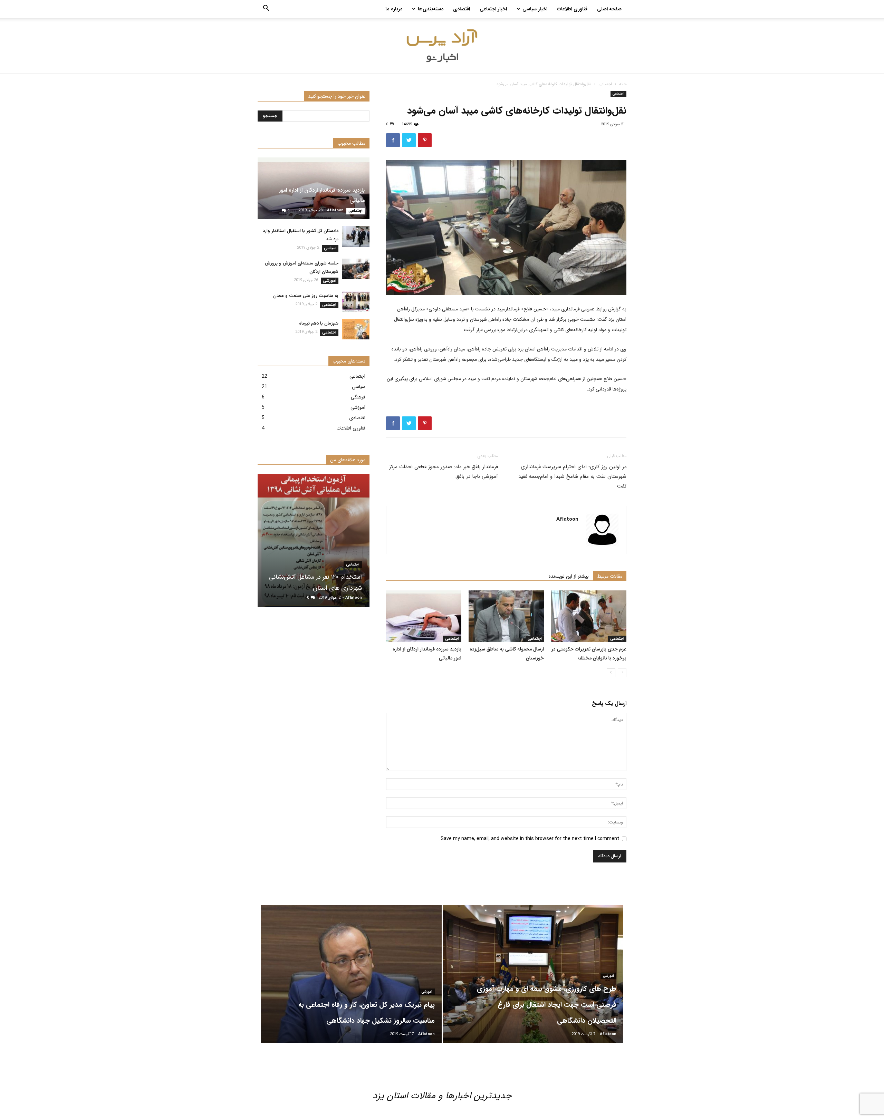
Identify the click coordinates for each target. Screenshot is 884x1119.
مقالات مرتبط (609, 576)
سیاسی (330, 248)
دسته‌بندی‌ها (430, 9)
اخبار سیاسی (534, 9)
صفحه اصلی (609, 9)
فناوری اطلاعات (572, 9)
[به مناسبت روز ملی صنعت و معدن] (355, 301)
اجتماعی (605, 84)
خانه (622, 84)
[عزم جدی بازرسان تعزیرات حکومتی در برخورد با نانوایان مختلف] (588, 616)
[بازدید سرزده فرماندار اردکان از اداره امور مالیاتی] (423, 616)
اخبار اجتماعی (493, 9)
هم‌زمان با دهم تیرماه (318, 323)
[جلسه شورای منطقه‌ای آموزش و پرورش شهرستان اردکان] (355, 269)
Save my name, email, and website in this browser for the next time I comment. (529, 838)
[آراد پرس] (442, 46)
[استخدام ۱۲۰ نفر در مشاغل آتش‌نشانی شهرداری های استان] (313, 540)
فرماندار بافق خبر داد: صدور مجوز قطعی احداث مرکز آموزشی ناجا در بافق (443, 472)
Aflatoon (567, 519)
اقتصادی (461, 9)
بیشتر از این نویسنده (569, 576)
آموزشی (329, 281)
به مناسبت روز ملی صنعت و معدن (305, 295)
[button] (266, 9)
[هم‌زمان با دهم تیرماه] (355, 329)
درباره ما (393, 9)
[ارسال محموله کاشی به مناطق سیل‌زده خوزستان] (506, 616)
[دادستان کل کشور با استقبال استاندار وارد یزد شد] (355, 236)
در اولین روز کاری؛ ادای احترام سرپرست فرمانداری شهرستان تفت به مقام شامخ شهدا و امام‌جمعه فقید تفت (572, 476)
